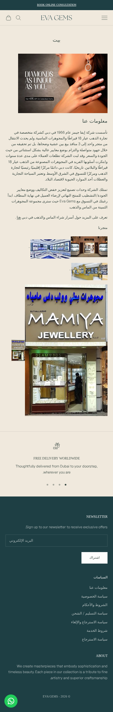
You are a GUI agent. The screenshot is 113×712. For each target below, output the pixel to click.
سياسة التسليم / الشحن (90, 613)
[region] (56, 459)
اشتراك (94, 557)
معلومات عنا (98, 587)
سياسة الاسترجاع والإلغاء (89, 622)
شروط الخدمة (97, 630)
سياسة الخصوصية (94, 596)
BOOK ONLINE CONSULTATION (56, 4)
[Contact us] (11, 701)
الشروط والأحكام (95, 604)
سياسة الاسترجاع (95, 639)
